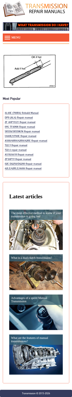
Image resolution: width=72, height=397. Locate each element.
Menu (16, 37)
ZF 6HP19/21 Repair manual (20, 122)
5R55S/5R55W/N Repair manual (22, 131)
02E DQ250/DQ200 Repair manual (23, 163)
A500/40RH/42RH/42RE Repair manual (26, 140)
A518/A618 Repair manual (19, 154)
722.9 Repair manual (16, 145)
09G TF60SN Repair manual (20, 126)
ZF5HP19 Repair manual (18, 159)
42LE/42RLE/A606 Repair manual (23, 168)
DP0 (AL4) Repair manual (19, 117)
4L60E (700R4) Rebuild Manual (22, 112)
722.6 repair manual (16, 149)
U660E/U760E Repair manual (20, 135)
